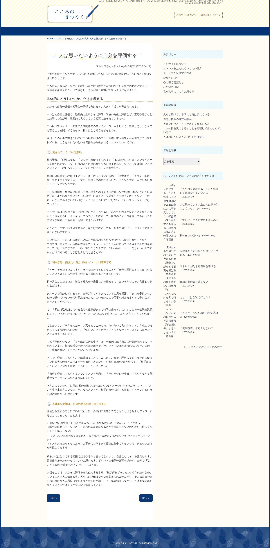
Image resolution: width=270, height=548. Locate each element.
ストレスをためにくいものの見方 (72, 38)
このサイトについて (186, 15)
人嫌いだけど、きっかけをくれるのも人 (186, 123)
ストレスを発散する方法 (177, 73)
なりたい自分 (171, 77)
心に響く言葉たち (173, 82)
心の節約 (132, 543)
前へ (53, 498)
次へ (146, 498)
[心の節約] (73, 23)
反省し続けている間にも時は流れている (186, 114)
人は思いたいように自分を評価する (183, 136)
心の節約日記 (171, 87)
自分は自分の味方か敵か (177, 119)
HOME (50, 38)
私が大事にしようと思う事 (178, 91)
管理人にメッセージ (211, 15)
